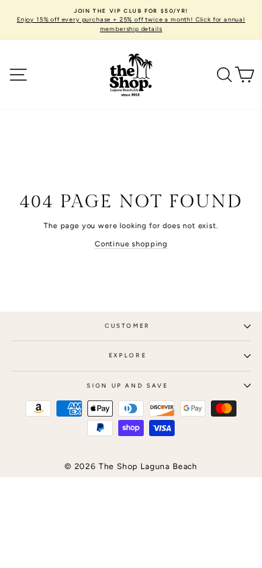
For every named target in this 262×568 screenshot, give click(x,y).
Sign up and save (127, 385)
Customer (127, 325)
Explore (128, 355)
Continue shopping (131, 244)
